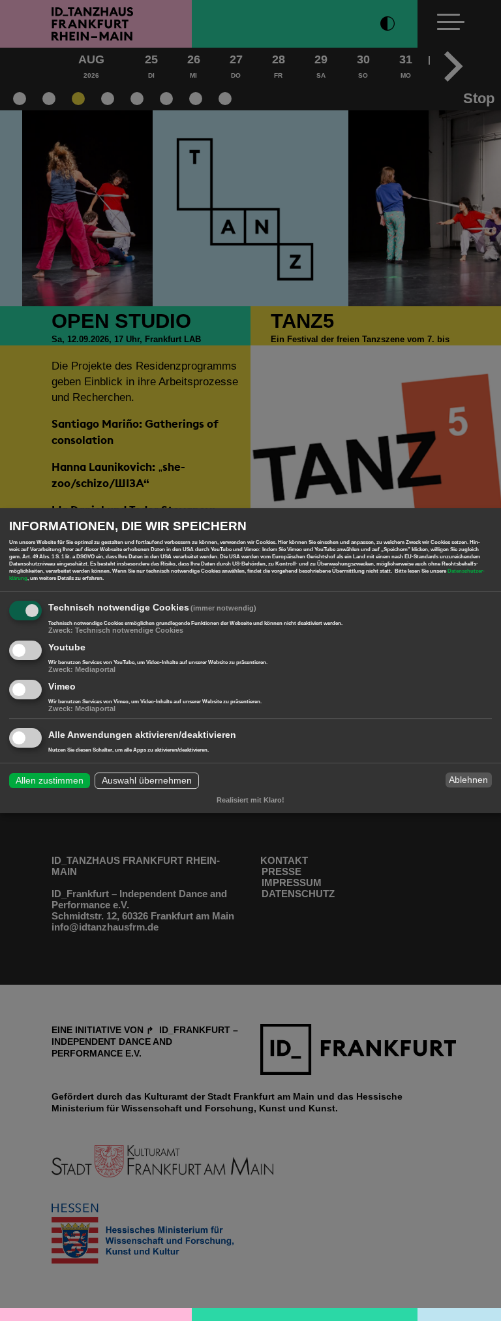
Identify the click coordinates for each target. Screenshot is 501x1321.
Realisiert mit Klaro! (250, 800)
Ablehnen (468, 779)
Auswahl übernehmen (147, 781)
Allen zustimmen (50, 781)
